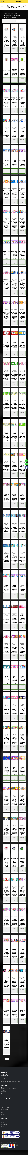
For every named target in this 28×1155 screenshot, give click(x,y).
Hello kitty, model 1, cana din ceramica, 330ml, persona (22, 832)
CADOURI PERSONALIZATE (11, 13)
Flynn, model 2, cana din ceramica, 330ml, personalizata (22, 589)
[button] (19, 7)
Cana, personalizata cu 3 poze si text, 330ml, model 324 (22, 406)
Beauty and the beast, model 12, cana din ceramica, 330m (22, 194)
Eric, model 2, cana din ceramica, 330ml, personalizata (22, 557)
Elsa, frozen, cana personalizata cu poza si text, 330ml (6, 528)
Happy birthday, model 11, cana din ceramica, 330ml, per (6, 680)
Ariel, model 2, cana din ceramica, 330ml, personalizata (14, 102)
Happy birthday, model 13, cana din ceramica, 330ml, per (22, 680)
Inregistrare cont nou (5, 1122)
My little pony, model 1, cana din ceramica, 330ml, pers (6, 983)
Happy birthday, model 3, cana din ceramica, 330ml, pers (14, 771)
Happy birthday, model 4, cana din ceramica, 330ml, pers (22, 771)
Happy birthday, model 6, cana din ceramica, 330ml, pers (14, 801)
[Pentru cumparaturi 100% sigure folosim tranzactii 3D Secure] (8, 1146)
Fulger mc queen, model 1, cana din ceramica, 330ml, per (14, 619)
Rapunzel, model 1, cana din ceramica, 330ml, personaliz (14, 1014)
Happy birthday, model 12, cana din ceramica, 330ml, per (14, 680)
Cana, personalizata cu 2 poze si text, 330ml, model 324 (6, 406)
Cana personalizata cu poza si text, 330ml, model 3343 (6, 345)
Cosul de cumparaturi (5, 1128)
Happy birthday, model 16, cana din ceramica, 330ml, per (22, 710)
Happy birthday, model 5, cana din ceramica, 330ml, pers (6, 801)
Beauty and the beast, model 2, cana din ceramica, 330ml (14, 255)
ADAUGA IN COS (6, 49)
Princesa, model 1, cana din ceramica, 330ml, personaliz (22, 983)
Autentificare (4, 1121)
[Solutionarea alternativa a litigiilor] (11, 1132)
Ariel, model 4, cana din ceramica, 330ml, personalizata (6, 133)
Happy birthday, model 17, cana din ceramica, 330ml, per (6, 741)
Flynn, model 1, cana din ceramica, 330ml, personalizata (14, 589)
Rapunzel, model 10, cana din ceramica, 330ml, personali (22, 1014)
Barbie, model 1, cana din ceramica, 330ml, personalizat (14, 164)
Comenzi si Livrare (5, 1105)
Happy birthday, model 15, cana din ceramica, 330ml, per (14, 710)
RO (3, 1)
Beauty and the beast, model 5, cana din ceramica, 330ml (14, 285)
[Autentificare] (21, 6)
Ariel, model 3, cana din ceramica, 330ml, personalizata (22, 102)
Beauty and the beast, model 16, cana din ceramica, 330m (6, 255)
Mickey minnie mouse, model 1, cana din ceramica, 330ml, (14, 953)
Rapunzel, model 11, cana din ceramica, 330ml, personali (6, 1044)
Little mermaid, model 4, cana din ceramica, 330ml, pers (22, 923)
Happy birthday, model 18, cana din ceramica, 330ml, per (14, 741)
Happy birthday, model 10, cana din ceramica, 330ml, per (22, 649)
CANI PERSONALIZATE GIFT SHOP (11, 15)
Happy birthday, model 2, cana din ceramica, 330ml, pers (6, 771)
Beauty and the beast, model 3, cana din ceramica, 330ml (22, 255)
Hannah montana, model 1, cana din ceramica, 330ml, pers (14, 649)
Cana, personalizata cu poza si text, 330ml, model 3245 (6, 466)
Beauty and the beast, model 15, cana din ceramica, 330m (22, 224)
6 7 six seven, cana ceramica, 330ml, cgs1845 (6, 72)
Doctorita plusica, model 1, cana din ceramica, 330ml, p (6, 498)
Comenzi (3, 1114)
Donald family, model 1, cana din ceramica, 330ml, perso (14, 498)
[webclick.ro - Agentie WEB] (17, 1146)
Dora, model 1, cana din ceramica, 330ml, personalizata (22, 498)
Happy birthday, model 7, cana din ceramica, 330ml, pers (22, 801)
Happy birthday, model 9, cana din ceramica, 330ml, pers (14, 832)
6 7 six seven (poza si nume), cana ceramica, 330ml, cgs (6, 43)
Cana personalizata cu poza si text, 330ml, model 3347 (14, 375)
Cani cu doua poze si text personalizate (14, 98)
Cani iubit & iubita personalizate (22, 371)
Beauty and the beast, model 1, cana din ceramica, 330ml (22, 164)
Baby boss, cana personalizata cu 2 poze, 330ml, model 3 (14, 133)
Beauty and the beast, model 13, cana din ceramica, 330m (6, 224)
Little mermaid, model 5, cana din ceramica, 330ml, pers (6, 953)
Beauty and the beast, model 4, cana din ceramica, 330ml (6, 285)
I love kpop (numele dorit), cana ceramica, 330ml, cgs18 (6, 862)
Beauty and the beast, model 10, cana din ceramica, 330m (6, 194)
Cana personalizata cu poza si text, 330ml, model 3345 (22, 345)
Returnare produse (5, 1112)
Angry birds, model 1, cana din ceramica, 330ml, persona (22, 73)
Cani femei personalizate (22, 462)
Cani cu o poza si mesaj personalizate (14, 68)
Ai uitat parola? (4, 1124)
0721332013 (3, 1091)
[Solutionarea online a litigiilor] (11, 1136)
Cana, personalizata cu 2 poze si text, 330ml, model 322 (22, 375)
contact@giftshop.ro (5, 1094)
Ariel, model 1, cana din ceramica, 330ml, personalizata (6, 102)
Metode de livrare (5, 1111)
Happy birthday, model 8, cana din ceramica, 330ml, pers (6, 832)
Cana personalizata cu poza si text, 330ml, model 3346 (6, 375)
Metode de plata (4, 1109)
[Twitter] (6, 1098)
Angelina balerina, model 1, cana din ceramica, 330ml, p (14, 73)
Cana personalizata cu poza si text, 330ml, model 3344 (14, 345)
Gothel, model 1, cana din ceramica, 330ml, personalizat (22, 619)
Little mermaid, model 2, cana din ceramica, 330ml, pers (6, 923)
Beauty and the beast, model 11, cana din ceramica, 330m (14, 194)
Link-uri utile (19, 1)
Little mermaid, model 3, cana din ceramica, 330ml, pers (14, 923)
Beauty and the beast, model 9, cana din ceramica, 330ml (22, 316)
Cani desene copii (6, 856)
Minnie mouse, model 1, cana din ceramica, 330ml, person (22, 953)
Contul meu (3, 1126)
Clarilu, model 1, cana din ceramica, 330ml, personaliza (14, 467)
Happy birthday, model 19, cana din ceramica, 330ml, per (22, 741)
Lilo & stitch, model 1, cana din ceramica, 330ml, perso (14, 893)
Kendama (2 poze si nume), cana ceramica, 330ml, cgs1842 (14, 862)
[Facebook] (3, 1098)
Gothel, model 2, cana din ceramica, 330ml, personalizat (6, 649)
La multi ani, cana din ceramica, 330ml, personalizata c (6, 892)
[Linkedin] (9, 1098)
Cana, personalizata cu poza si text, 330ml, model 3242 (22, 436)
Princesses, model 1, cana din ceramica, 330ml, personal (6, 1014)
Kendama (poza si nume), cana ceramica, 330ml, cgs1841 (22, 862)
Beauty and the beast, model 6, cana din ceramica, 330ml (22, 285)
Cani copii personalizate (6, 37)
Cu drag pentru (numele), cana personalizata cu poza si (22, 467)
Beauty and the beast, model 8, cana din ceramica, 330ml (14, 316)
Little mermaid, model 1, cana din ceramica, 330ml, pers (22, 892)
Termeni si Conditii (5, 1107)
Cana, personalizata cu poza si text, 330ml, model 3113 (14, 436)
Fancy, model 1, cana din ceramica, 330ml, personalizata (6, 589)
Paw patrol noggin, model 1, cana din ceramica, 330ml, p (14, 983)
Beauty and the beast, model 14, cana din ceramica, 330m (14, 224)
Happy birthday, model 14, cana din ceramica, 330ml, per (6, 710)
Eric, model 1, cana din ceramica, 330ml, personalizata (14, 557)
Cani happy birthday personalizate (14, 432)
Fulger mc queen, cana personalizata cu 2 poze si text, (6, 619)
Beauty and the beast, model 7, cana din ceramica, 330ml (6, 316)
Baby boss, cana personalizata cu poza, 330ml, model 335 (6, 164)
